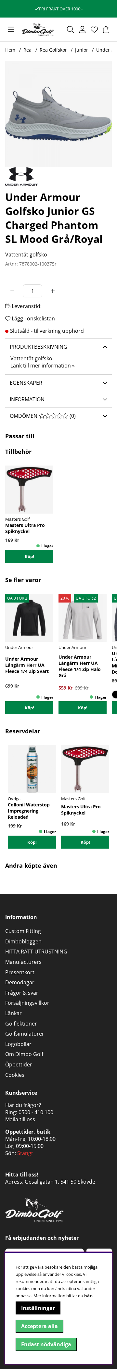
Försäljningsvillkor (27, 1002)
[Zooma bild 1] (58, 114)
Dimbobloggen (23, 941)
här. (88, 1296)
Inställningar (38, 1308)
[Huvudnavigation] (11, 29)
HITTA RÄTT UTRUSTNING (36, 951)
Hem (10, 50)
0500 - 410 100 (36, 1112)
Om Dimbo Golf (24, 1054)
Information (27, 399)
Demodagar (19, 982)
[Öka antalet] (53, 290)
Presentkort (19, 972)
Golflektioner (21, 1023)
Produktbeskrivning (38, 346)
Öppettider (18, 1064)
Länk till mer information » (42, 365)
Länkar (13, 1013)
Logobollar (18, 1044)
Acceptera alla (39, 1326)
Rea (27, 50)
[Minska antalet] (12, 290)
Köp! (29, 708)
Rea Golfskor (53, 50)
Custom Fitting (23, 931)
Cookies (14, 1074)
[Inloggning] (82, 29)
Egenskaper (26, 382)
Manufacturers (23, 961)
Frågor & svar (21, 992)
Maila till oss (20, 1119)
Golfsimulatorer (24, 1033)
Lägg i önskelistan (32, 318)
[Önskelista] (94, 29)
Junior (81, 50)
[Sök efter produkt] (70, 29)
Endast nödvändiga (46, 1344)
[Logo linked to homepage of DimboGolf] (38, 29)
